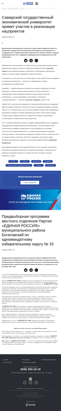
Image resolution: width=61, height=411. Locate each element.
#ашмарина (36, 161)
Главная (4, 8)
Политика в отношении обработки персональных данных (30, 395)
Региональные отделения (48, 359)
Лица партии (26, 359)
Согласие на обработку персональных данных (30, 396)
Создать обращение (29, 182)
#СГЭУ (13, 161)
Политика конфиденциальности (30, 393)
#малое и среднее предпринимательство (18, 165)
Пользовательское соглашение (30, 392)
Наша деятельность (13, 8)
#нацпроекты (50, 165)
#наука (39, 165)
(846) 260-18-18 (30, 369)
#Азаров (24, 161)
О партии (5, 359)
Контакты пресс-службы (29, 362)
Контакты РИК (7, 362)
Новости (22, 8)
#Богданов (48, 161)
